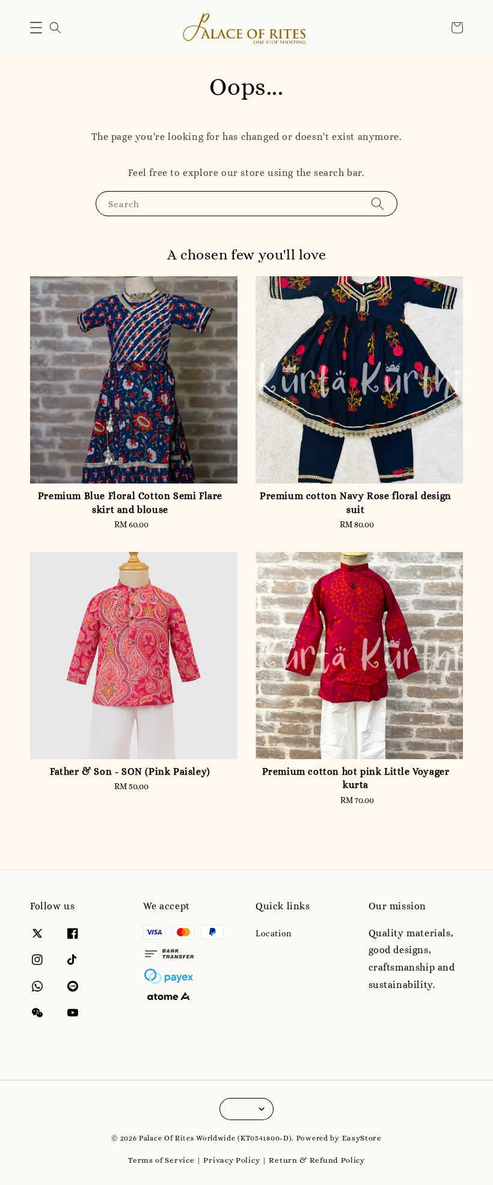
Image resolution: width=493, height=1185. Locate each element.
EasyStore (362, 1137)
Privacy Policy (231, 1160)
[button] (36, 27)
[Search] (377, 203)
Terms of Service (161, 1160)
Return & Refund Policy (316, 1160)
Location (274, 933)
